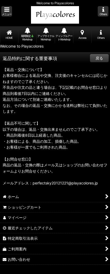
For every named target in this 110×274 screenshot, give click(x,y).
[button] (6, 11)
